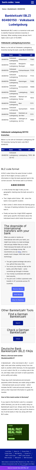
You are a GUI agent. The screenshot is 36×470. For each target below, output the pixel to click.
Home (4, 9)
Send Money (18, 294)
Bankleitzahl (12, 9)
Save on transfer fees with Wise (17, 468)
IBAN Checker (8, 457)
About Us (16, 451)
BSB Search (18, 457)
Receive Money (18, 289)
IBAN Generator (28, 457)
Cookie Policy (8, 453)
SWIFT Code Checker (24, 455)
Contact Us (27, 453)
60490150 (21, 9)
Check (18, 339)
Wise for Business (18, 300)
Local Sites (8, 451)
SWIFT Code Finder (10, 455)
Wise (19, 252)
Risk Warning (18, 453)
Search (18, 323)
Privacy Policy (25, 451)
